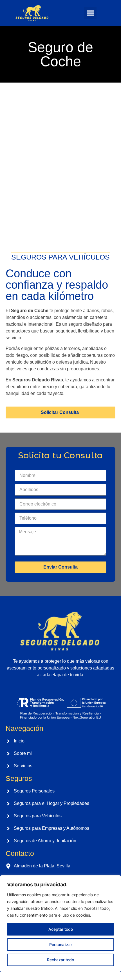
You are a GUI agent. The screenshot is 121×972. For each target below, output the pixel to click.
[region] (60, 923)
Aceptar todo (60, 929)
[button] (90, 13)
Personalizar (60, 944)
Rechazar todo (60, 959)
